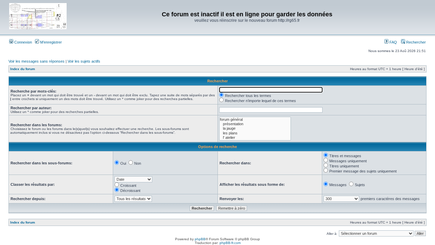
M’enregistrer (50, 42)
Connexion (22, 42)
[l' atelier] (255, 137)
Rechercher (415, 42)
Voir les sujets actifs (84, 61)
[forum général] (255, 119)
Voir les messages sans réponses (36, 61)
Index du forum (22, 69)
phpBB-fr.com (230, 243)
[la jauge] (255, 128)
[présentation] (255, 124)
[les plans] (255, 133)
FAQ (392, 42)
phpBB (200, 239)
